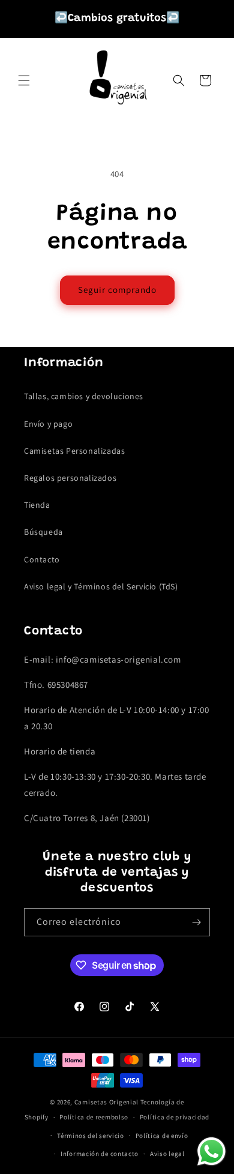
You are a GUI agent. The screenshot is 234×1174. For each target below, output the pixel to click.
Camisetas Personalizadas (74, 450)
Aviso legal (167, 1153)
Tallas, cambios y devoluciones (83, 396)
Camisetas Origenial (106, 1102)
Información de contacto (100, 1153)
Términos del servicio (90, 1135)
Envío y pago (48, 423)
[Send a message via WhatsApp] (211, 1151)
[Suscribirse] (196, 922)
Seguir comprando (117, 289)
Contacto (42, 559)
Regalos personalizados (70, 477)
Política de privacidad (174, 1117)
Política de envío (162, 1135)
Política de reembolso (93, 1117)
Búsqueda (43, 531)
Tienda (37, 504)
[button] (24, 80)
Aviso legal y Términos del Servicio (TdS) (101, 586)
